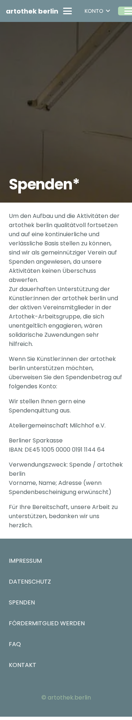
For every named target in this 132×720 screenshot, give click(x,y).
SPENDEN (22, 602)
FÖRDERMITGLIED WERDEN (47, 623)
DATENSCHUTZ (30, 581)
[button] (67, 11)
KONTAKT (22, 665)
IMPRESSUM (25, 561)
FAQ (15, 644)
